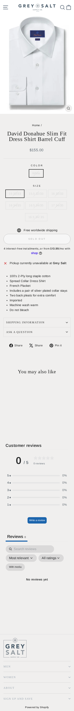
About (9, 687)
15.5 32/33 (36, 193)
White (36, 173)
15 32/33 (15, 193)
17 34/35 (57, 205)
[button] (37, 475)
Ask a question (19, 332)
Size (37, 185)
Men (7, 666)
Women (9, 677)
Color (37, 165)
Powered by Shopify (37, 707)
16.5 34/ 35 (36, 217)
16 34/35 (15, 205)
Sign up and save (18, 698)
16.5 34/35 (36, 205)
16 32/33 (57, 193)
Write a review (37, 520)
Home (36, 125)
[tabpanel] (37, 584)
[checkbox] (15, 567)
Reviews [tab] (16, 536)
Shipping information (25, 322)
